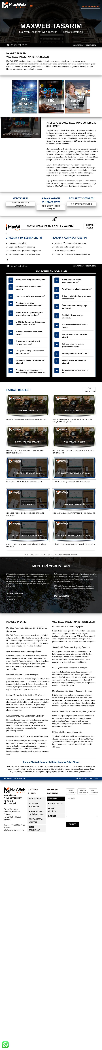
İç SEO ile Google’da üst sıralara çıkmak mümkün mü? (30, 323)
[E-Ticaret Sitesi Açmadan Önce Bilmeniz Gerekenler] (74, 531)
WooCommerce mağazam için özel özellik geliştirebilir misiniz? (30, 371)
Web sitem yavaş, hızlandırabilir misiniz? (30, 361)
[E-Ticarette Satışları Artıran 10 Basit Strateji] (74, 468)
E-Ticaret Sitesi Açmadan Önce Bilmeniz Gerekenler (74, 544)
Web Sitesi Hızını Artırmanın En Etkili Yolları (24, 482)
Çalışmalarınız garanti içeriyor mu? (75, 371)
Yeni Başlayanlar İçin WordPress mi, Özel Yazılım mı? (74, 513)
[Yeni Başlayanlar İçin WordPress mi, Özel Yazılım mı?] (74, 499)
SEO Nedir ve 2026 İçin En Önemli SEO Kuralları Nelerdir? (25, 514)
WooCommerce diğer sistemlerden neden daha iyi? (29, 304)
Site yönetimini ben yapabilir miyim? (75, 335)
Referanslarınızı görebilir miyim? (30, 279)
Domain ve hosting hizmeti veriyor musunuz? (28, 342)
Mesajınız (71, 798)
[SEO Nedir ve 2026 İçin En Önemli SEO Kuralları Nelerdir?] (28, 499)
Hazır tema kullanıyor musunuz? (30, 296)
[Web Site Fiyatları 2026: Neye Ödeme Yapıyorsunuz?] (28, 406)
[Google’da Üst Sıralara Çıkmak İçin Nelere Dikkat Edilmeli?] (28, 531)
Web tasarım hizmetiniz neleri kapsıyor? (29, 287)
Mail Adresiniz (94, 791)
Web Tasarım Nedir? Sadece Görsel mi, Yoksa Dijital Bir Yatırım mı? (73, 452)
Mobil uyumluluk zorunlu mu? (75, 353)
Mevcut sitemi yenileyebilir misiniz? (74, 361)
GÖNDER (72, 824)
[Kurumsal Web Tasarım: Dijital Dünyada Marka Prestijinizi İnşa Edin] (28, 437)
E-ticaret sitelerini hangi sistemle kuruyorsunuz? (76, 297)
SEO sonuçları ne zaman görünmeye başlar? (73, 345)
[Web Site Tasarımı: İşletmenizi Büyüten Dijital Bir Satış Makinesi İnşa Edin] (74, 406)
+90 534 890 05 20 (18, 45)
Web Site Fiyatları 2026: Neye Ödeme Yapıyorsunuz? (26, 419)
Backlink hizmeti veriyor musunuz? (72, 316)
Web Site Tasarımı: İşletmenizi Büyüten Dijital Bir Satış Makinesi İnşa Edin (72, 421)
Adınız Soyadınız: (72, 791)
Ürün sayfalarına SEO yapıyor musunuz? (75, 306)
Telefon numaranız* (83, 791)
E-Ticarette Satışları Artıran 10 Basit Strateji (71, 482)
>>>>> (39, 69)
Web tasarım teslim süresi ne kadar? (75, 326)
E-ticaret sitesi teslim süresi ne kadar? (30, 333)
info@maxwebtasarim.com (84, 45)
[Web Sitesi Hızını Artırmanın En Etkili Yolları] (28, 468)
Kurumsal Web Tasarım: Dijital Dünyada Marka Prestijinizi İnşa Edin (24, 452)
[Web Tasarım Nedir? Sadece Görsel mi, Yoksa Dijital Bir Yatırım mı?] (74, 437)
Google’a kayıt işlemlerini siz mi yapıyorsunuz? (30, 352)
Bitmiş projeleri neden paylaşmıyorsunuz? (72, 280)
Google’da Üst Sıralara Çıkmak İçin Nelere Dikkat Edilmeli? (26, 545)
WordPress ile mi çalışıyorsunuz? (77, 289)
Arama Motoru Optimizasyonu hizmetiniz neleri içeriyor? (29, 313)
